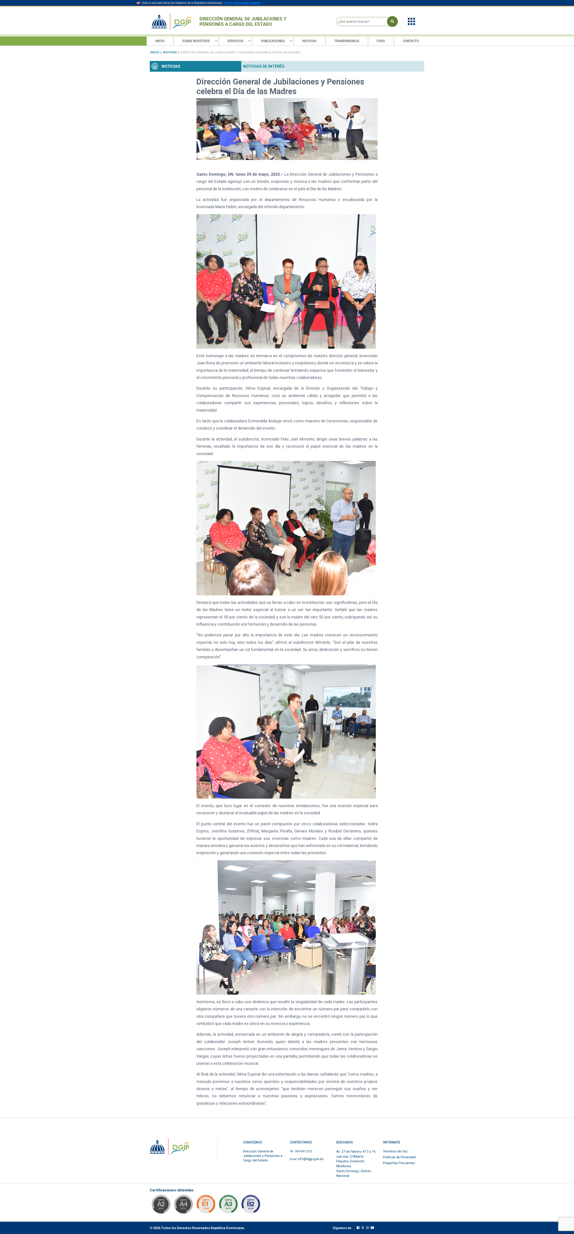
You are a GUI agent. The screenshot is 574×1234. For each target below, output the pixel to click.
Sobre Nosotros (196, 41)
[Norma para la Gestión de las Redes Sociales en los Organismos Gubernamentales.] (206, 1205)
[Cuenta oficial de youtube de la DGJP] (372, 1228)
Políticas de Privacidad (399, 1157)
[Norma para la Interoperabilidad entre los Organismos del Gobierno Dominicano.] (183, 1205)
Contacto (411, 41)
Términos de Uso (395, 1151)
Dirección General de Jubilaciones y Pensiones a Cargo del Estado (243, 21)
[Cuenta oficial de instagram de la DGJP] (367, 1228)
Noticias (309, 41)
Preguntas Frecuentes (399, 1163)
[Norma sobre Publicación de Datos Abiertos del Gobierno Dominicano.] (228, 1205)
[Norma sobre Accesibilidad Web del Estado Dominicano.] (250, 1205)
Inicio (160, 41)
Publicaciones (273, 41)
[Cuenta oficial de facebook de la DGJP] (358, 1228)
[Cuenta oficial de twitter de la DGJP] (362, 1228)
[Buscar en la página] (392, 21)
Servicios (235, 41)
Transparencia (346, 41)
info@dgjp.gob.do (311, 1159)
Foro (381, 41)
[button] (411, 21)
